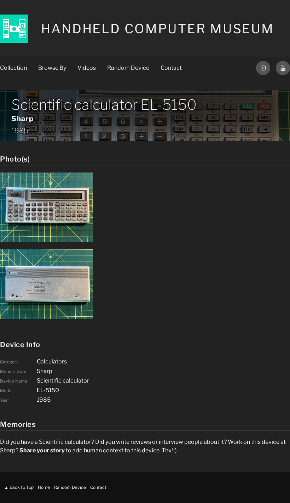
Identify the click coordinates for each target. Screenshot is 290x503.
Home (44, 487)
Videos (86, 67)
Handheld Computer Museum (157, 28)
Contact (171, 67)
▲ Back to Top (19, 487)
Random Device (128, 67)
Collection (13, 67)
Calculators (52, 361)
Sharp (22, 118)
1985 (19, 130)
